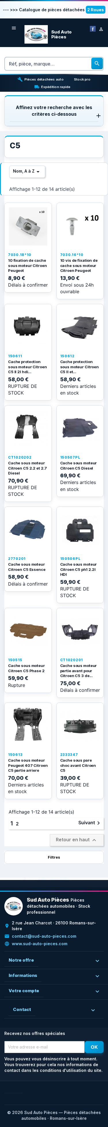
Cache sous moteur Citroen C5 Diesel (78, 465)
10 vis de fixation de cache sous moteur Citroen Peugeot (79, 265)
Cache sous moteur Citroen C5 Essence (27, 567)
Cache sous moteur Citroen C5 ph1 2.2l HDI (78, 569)
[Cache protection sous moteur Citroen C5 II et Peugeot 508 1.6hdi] (80, 327)
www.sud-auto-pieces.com (39, 943)
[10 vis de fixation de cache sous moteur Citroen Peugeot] (80, 226)
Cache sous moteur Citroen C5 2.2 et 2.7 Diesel (27, 468)
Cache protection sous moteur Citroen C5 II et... (79, 366)
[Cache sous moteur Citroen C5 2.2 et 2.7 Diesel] (28, 429)
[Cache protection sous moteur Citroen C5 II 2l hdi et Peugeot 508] (28, 327)
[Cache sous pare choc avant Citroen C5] (80, 726)
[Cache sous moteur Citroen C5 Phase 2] (28, 631)
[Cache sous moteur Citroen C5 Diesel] (80, 429)
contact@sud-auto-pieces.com (44, 936)
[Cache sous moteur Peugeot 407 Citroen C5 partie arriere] (28, 726)
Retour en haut (77, 840)
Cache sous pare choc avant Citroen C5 (78, 765)
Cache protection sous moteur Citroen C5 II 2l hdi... (27, 366)
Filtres (54, 857)
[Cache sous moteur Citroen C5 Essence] (28, 530)
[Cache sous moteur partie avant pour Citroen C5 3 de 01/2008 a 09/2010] (80, 631)
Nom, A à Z (27, 171)
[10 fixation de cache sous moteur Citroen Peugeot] (28, 226)
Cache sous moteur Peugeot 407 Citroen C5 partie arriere (28, 765)
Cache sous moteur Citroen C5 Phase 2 (26, 668)
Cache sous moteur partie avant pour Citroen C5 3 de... (78, 670)
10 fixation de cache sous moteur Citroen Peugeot (27, 265)
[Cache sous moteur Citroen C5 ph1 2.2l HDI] (80, 530)
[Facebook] (93, 28)
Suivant (90, 823)
